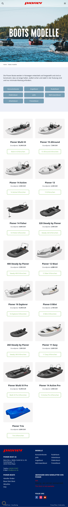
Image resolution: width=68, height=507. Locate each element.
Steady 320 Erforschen (50, 233)
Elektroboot (13, 95)
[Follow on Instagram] (40, 497)
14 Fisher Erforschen (18, 233)
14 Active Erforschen (18, 192)
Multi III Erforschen (18, 152)
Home (5, 64)
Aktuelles (6, 484)
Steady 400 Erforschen (18, 273)
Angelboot (34, 89)
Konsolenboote (13, 89)
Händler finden (9, 478)
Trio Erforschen (18, 435)
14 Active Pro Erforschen (50, 395)
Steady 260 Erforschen (18, 354)
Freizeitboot (34, 101)
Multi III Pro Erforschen (18, 395)
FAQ (4, 487)
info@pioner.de (13, 470)
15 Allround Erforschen (49, 152)
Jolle (34, 95)
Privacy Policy (53, 505)
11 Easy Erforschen (50, 354)
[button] (4, 503)
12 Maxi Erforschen (50, 273)
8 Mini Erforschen (49, 314)
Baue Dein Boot (9, 481)
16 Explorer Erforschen (18, 314)
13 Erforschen (50, 192)
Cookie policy (61, 505)
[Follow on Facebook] (36, 497)
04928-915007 (13, 468)
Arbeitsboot (13, 101)
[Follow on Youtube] (45, 497)
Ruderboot (55, 89)
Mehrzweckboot (55, 95)
